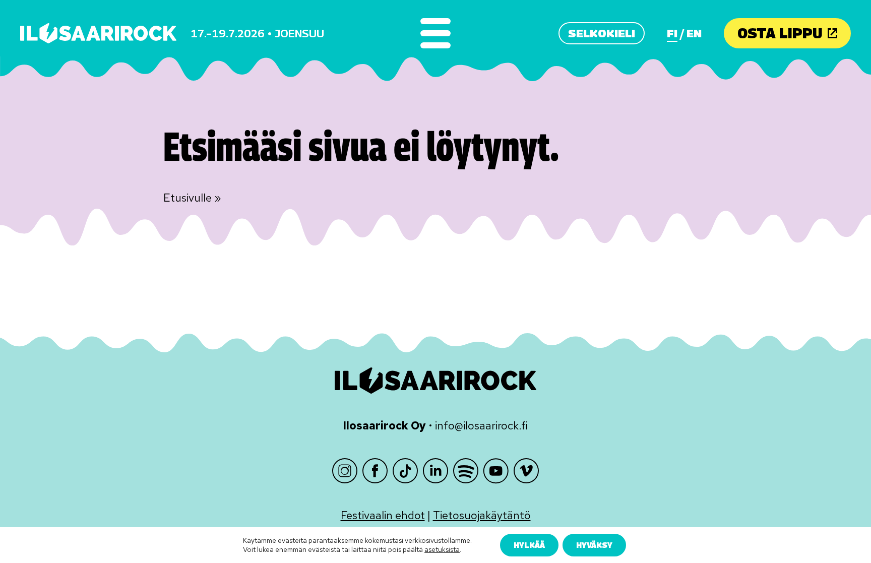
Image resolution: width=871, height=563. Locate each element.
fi (672, 33)
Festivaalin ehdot (383, 515)
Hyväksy (594, 544)
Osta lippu (780, 33)
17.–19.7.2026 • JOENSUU (257, 33)
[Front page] (98, 33)
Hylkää (529, 544)
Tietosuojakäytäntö (482, 515)
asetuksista (442, 549)
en (694, 33)
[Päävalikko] (435, 33)
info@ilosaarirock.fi (481, 425)
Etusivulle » (192, 198)
